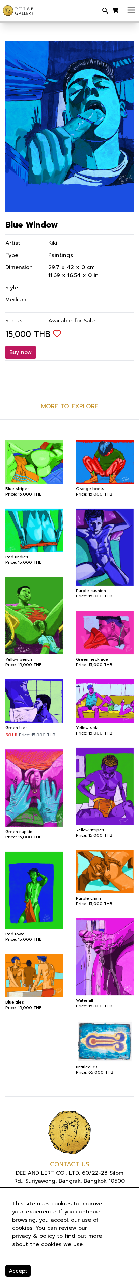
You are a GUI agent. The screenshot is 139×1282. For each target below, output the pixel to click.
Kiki (52, 243)
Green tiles (16, 728)
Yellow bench (18, 659)
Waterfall (84, 1000)
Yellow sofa (87, 728)
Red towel (15, 934)
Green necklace (92, 659)
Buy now (20, 352)
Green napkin (18, 832)
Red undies (16, 557)
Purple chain (88, 898)
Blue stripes (17, 489)
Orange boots (90, 489)
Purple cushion (91, 591)
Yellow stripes (90, 830)
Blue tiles (14, 1002)
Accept (18, 1271)
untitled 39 (86, 1067)
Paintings (60, 255)
